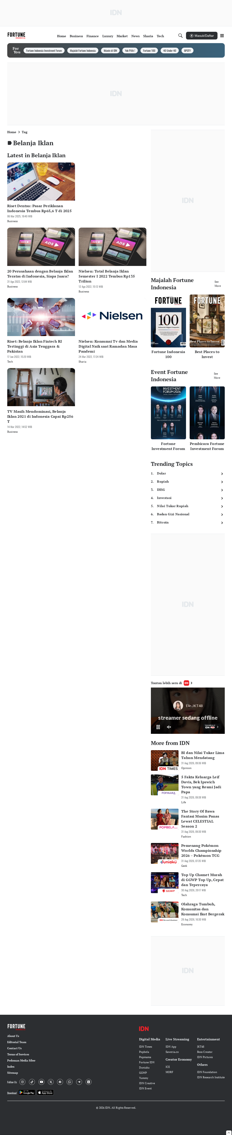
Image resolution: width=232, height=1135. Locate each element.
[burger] (222, 35)
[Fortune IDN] (17, 35)
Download (12, 1093)
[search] (180, 35)
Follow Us (12, 1082)
